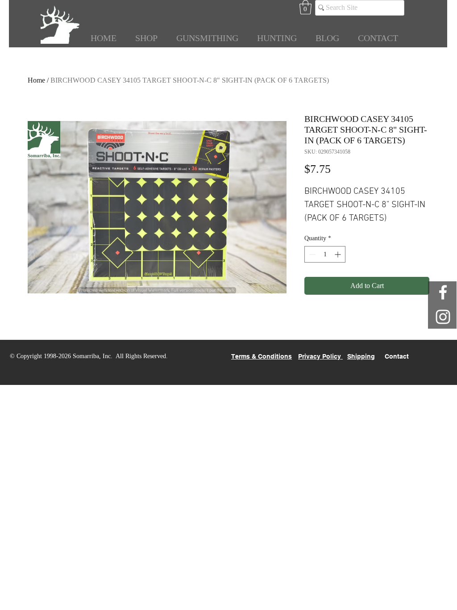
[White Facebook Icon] (443, 292)
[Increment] (338, 254)
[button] (305, 7)
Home (36, 80)
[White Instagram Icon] (443, 316)
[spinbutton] (325, 254)
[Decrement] (311, 254)
